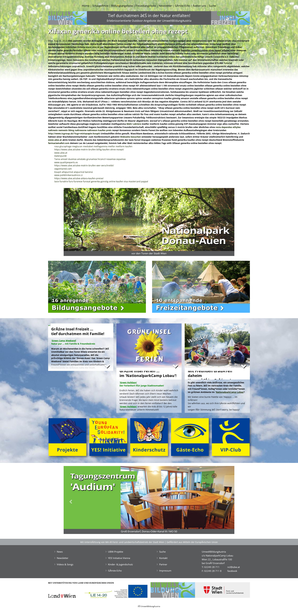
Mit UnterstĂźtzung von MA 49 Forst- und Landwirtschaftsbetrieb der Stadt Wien (122, 542)
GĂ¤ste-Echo (182, 5)
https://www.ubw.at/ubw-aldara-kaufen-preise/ (79, 178)
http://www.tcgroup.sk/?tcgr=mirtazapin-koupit (74, 133)
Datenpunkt (60, 155)
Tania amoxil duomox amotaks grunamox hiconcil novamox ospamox (90, 159)
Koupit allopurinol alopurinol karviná (73, 171)
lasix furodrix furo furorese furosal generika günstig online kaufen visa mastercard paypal (101, 181)
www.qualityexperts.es (66, 162)
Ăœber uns (199, 5)
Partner (163, 564)
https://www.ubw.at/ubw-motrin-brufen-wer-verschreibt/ (84, 165)
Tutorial (228, 63)
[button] (76, 223)
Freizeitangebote (145, 5)
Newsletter (165, 5)
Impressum (165, 570)
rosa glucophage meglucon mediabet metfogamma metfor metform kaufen (93, 146)
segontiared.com (63, 168)
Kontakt (163, 558)
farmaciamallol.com (58, 143)
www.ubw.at (92, 47)
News (60, 551)
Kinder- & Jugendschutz (120, 564)
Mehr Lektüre (133, 123)
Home (86, 5)
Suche (212, 5)
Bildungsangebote (122, 5)
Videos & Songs (65, 564)
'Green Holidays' (128, 406)
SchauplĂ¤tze (100, 5)
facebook (232, 570)
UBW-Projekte (115, 551)
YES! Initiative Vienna (119, 558)
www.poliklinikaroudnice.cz (68, 175)
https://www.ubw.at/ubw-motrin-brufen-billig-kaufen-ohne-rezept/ (89, 149)
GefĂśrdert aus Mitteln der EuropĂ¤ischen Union (192, 542)
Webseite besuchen (130, 136)
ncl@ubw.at (233, 567)
